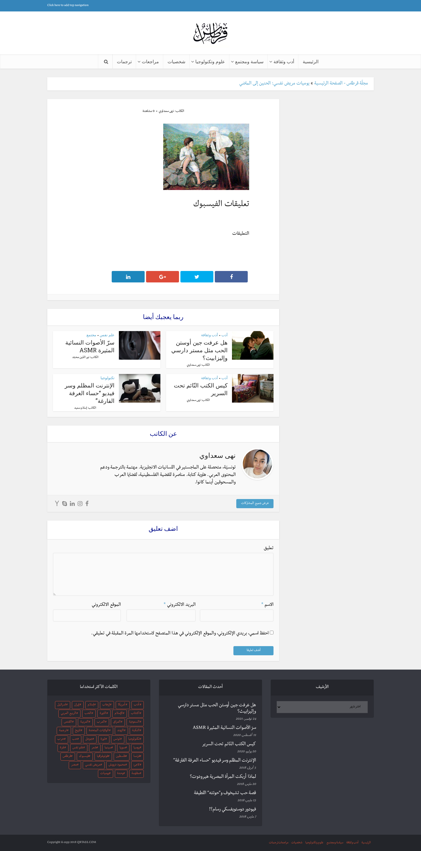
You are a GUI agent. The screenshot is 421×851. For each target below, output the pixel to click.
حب (74, 739)
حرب (60, 739)
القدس (68, 722)
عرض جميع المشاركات (255, 504)
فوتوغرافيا (102, 757)
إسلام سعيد (80, 408)
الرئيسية (310, 61)
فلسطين (120, 757)
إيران (76, 705)
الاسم (267, 605)
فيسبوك (84, 757)
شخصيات (176, 61)
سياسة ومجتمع (249, 61)
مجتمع (91, 334)
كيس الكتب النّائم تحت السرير (229, 744)
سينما (108, 748)
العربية (84, 722)
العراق (117, 722)
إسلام (91, 705)
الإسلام (119, 714)
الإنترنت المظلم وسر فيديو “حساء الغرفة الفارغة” (90, 392)
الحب (87, 714)
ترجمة (63, 731)
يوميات (104, 774)
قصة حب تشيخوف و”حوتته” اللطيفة (225, 793)
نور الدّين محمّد (80, 357)
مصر (74, 765)
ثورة (103, 739)
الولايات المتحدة (99, 731)
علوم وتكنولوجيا (210, 61)
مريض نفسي (92, 765)
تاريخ (77, 731)
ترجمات (124, 61)
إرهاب (106, 705)
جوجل (89, 739)
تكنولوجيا (108, 377)
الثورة (103, 714)
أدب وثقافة (284, 61)
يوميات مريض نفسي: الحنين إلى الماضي (274, 84)
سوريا (122, 748)
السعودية (134, 722)
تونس (116, 739)
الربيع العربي (68, 714)
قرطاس (67, 757)
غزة (62, 748)
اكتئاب (135, 714)
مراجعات (150, 61)
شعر (94, 748)
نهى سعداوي (166, 112)
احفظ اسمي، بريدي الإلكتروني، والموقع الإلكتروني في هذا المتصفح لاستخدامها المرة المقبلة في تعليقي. (180, 634)
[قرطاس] (210, 34)
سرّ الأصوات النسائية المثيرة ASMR (90, 346)
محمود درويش (117, 765)
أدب (224, 334)
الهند (120, 731)
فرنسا (136, 757)
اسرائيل (61, 705)
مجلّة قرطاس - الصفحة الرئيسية (341, 84)
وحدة (120, 774)
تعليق (269, 548)
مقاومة (135, 774)
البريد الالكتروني (180, 605)
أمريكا (121, 705)
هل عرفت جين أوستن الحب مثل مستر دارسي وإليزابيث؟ (199, 350)
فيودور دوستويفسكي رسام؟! (232, 810)
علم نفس (107, 334)
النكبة (135, 731)
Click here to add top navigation (67, 5)
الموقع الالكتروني (106, 605)
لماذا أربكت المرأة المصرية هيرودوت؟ (223, 777)
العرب (101, 722)
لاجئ (136, 765)
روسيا (136, 748)
